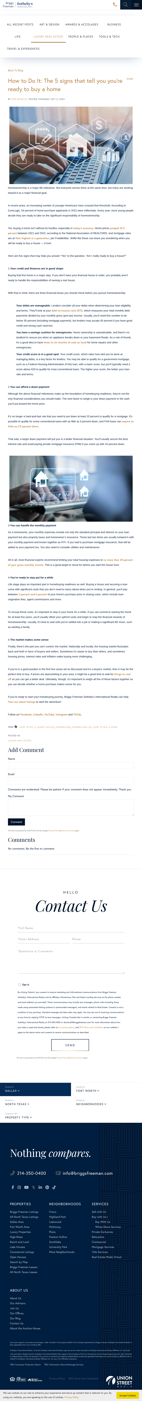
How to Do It (28, 727)
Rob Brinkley (19, 99)
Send (70, 1045)
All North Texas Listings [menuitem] (24, 1217)
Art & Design (49, 24)
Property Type (17, 1117)
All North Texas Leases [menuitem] (23, 1272)
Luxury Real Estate (48, 36)
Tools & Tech (109, 36)
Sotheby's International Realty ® (22, 1350)
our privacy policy (66, 1027)
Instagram (62, 714)
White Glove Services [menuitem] (108, 1227)
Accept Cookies (127, 1395)
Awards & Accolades (81, 24)
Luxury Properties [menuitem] (20, 1232)
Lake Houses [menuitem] (17, 1247)
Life (17, 36)
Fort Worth (86, 1091)
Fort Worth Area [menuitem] (19, 1227)
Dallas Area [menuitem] (17, 1222)
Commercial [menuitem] (99, 1242)
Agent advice (46, 727)
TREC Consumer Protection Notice (25, 1364)
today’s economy (83, 228)
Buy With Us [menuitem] (102, 1222)
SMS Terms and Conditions (91, 1027)
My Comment (16, 796)
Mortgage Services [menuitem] (103, 1247)
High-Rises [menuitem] (16, 1237)
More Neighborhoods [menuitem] (61, 1252)
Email (11, 774)
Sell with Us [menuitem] (99, 1212)
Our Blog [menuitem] (15, 1318)
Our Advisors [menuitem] (17, 1303)
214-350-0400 (115, 5)
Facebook (26, 714)
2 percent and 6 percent (33, 594)
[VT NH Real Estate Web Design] (119, 1381)
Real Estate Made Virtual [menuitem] (106, 1257)
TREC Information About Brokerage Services (63, 1364)
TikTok (77, 714)
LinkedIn (38, 714)
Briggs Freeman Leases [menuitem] (23, 1267)
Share (129, 78)
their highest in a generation (32, 238)
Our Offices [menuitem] (17, 1313)
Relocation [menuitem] (98, 1237)
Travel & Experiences (23, 49)
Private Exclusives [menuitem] (102, 1232)
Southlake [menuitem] (55, 1242)
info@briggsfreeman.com (88, 1173)
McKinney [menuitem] (55, 1227)
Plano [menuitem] (52, 1232)
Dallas (11, 1091)
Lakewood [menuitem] (55, 1222)
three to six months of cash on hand (65, 342)
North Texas (15, 1104)
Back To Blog (15, 70)
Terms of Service (68, 830)
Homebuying (63, 727)
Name (11, 759)
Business (114, 24)
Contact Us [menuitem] (16, 1323)
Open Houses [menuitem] (18, 1257)
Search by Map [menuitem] (19, 1262)
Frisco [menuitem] (52, 1212)
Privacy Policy (53, 830)
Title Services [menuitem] (100, 1252)
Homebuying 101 (82, 727)
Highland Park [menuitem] (57, 1217)
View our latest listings (21, 702)
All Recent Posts (20, 24)
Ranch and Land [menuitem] (19, 1242)
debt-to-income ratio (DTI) (67, 310)
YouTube (49, 714)
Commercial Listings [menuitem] (22, 1252)
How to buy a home (105, 727)
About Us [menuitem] (15, 1298)
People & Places (80, 36)
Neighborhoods (90, 1104)
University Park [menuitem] (58, 1247)
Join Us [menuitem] (14, 1308)
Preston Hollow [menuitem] (58, 1237)
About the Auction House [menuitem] (25, 1328)
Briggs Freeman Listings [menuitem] (24, 1212)
